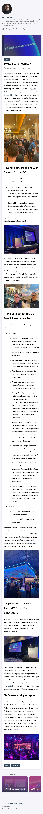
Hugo (8, 806)
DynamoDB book (10, 95)
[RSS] (17, 30)
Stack (7, 809)
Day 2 (6, 73)
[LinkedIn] (10, 30)
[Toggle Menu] (39, 6)
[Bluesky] (3, 30)
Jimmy (18, 809)
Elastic (9, 546)
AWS (7, 59)
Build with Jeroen (8, 17)
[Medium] (13, 30)
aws (6, 765)
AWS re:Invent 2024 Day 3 (17, 64)
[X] (24, 30)
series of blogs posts (12, 686)
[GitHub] (6, 30)
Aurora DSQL (8, 628)
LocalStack (33, 543)
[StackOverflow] (20, 30)
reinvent (15, 765)
